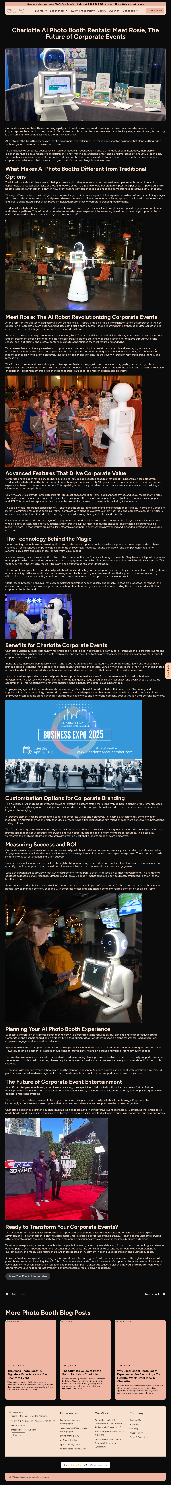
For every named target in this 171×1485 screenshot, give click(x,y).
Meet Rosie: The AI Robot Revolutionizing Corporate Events (81, 317)
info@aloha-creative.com (23, 1429)
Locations (129, 10)
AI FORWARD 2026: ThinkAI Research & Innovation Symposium (108, 1443)
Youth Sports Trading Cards (73, 1448)
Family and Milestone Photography (70, 1422)
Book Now (18, 1435)
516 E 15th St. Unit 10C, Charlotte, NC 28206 (33, 1421)
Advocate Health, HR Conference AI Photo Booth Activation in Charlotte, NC (109, 1423)
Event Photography (83, 10)
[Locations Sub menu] (137, 10)
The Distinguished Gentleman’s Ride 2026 (110, 1433)
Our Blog (133, 1428)
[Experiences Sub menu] (67, 10)
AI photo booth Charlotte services (25, 141)
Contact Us (135, 1420)
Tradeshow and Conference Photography (73, 1430)
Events (39, 10)
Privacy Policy (136, 1433)
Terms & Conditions (138, 1437)
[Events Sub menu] (46, 10)
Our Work (114, 10)
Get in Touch (155, 10)
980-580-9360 (18, 1425)
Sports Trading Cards (70, 1444)
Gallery (102, 10)
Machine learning (15, 557)
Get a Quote (168, 671)
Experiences (57, 10)
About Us (134, 1424)
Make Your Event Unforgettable (28, 1276)
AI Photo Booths (68, 1440)
